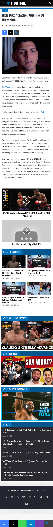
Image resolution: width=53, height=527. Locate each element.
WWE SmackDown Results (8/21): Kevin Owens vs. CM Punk (24, 462)
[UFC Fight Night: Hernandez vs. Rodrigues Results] (39, 261)
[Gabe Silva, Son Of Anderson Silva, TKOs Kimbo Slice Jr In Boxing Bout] (14, 261)
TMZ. (43, 112)
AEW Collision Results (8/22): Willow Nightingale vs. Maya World (26, 431)
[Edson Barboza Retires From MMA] (39, 288)
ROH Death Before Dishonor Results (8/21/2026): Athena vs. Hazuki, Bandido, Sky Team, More (26, 473)
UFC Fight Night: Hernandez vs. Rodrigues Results (39, 271)
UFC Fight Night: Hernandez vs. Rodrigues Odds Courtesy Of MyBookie (13, 300)
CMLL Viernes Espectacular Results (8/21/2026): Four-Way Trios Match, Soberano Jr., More (25, 442)
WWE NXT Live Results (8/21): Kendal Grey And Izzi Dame (26, 452)
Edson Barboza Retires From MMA (38, 298)
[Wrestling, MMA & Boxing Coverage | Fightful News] (16, 3)
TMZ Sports (7, 87)
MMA (5, 10)
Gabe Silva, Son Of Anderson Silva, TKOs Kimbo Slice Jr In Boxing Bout (12, 273)
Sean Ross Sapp (9, 25)
